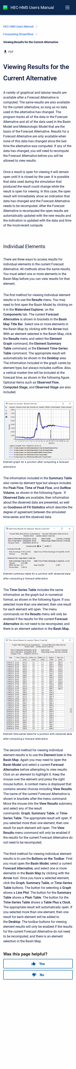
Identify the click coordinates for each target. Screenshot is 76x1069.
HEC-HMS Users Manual (32, 7)
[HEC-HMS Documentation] (5, 7)
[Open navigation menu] (67, 7)
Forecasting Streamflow (18, 34)
